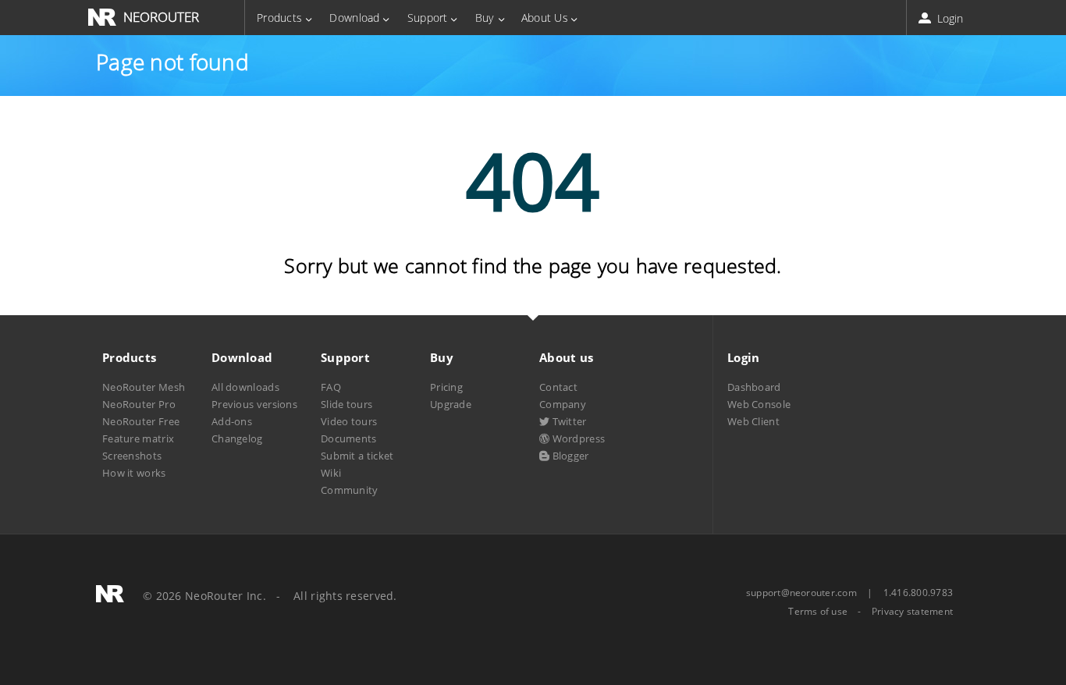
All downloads (245, 387)
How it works (134, 473)
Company (562, 404)
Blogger (568, 456)
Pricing (446, 387)
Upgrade (450, 404)
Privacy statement (912, 611)
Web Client (753, 421)
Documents (349, 438)
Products (279, 17)
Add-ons (231, 421)
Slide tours (346, 404)
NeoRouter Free (140, 421)
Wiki (331, 473)
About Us (544, 17)
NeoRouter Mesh (143, 387)
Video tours (349, 421)
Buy (484, 17)
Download (354, 17)
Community (349, 490)
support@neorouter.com (801, 592)
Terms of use (817, 611)
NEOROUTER (161, 17)
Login (948, 18)
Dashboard (754, 387)
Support (427, 17)
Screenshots (132, 456)
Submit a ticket (357, 456)
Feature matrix (138, 438)
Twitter (567, 421)
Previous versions (254, 404)
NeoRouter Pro (139, 404)
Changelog (237, 438)
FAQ (331, 387)
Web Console (759, 404)
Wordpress (577, 438)
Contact (558, 387)
